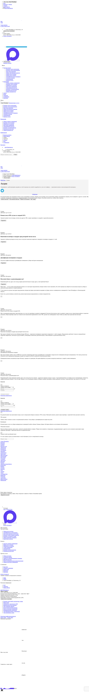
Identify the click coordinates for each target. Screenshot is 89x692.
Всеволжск (3, 465)
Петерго (2, 445)
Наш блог (5, 566)
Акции (5, 93)
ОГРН (4, 579)
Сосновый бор (4, 474)
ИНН (4, 578)
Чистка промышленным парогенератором (13, 561)
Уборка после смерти (11, 75)
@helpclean (34, 194)
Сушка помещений (7, 547)
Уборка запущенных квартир (13, 72)
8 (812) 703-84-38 (7, 36)
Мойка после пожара (8, 544)
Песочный (3, 457)
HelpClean (3, 180)
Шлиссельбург (4, 479)
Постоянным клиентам (14, 199)
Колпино (3, 442)
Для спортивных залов (8, 612)
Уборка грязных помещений (13, 83)
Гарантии (5, 95)
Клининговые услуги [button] (14, 103)
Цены (4, 94)
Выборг (2, 466)
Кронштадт (3, 449)
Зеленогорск (3, 452)
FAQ (4, 585)
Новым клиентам (4, 199)
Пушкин (3, 444)
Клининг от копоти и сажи (9, 536)
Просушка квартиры (11, 71)
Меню (3, 65)
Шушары (3, 461)
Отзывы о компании (8, 568)
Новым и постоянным (24, 199)
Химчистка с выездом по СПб (10, 604)
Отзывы (5, 5)
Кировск (3, 469)
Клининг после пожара (11, 84)
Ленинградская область (6, 464)
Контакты (5, 98)
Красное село (4, 446)
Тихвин (2, 471)
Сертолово (3, 477)
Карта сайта (3, 617)
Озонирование (9, 79)
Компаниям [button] (3, 119)
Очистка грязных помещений (10, 543)
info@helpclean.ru (9, 8)
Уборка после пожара (11, 74)
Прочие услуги (9, 80)
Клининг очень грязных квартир (11, 535)
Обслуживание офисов (8, 606)
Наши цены (6, 569)
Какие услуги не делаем (6, 598)
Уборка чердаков (7, 555)
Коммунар (3, 475)
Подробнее (3, 220)
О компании (6, 96)
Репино (2, 462)
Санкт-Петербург (4, 103)
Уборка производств (11, 91)
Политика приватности (6, 395)
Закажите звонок (7, 63)
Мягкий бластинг (7, 559)
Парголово (3, 454)
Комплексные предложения (9, 605)
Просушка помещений (11, 86)
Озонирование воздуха (11, 88)
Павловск (3, 451)
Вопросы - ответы (7, 4)
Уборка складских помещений (10, 562)
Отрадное (3, 476)
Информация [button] (4, 132)
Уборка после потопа (8, 531)
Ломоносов (3, 447)
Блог (4, 3)
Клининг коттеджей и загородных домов (13, 601)
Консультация (7, 61)
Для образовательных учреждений (11, 611)
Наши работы (6, 7)
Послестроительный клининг (10, 607)
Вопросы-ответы (7, 135)
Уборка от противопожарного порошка (12, 558)
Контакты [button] (3, 144)
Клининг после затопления (12, 69)
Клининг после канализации (13, 70)
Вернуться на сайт (5, 494)
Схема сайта (10, 617)
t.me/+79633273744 (7, 509)
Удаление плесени (10, 77)
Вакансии (5, 570)
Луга (2, 470)
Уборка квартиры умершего (10, 537)
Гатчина (2, 467)
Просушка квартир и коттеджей (10, 533)
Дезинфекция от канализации (10, 532)
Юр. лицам (33, 199)
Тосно (2, 472)
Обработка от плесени (11, 85)
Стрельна (3, 459)
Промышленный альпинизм (10, 610)
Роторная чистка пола (11, 90)
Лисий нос (3, 460)
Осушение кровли (7, 557)
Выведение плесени (8, 538)
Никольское (3, 480)
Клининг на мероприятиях (12, 89)
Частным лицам (7, 67)
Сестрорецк (3, 450)
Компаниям (6, 81)
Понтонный (3, 456)
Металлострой (4, 455)
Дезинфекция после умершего (13, 76)
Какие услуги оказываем (9, 31)
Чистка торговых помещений (10, 609)
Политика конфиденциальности (8, 616)
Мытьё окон (6, 602)
